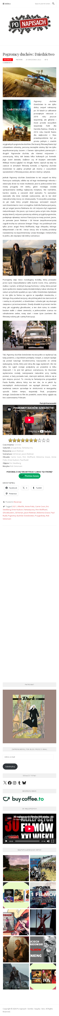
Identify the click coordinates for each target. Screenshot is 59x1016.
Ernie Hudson (17, 509)
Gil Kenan (19, 512)
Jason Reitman (30, 512)
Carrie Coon (40, 506)
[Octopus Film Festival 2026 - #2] (43, 976)
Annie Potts (29, 506)
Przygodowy (40, 515)
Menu (8, 4)
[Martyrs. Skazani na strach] (43, 922)
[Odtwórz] (6, 841)
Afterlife (20, 506)
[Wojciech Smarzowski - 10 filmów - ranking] (43, 949)
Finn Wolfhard (41, 509)
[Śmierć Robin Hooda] (16, 976)
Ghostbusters (8, 512)
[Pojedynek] (16, 868)
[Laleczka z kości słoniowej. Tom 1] (43, 868)
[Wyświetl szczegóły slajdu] (29, 716)
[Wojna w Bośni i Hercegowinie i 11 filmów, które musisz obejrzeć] (43, 895)
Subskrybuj (10, 766)
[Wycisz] (48, 841)
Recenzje (8, 60)
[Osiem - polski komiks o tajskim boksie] (16, 922)
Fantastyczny (29, 509)
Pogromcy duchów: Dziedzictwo (21, 515)
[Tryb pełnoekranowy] (52, 841)
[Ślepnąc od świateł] (16, 949)
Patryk (19, 60)
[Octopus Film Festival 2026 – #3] (16, 895)
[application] (29, 829)
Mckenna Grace (43, 512)
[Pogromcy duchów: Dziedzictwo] (29, 82)
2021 (14, 506)
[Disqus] (29, 568)
